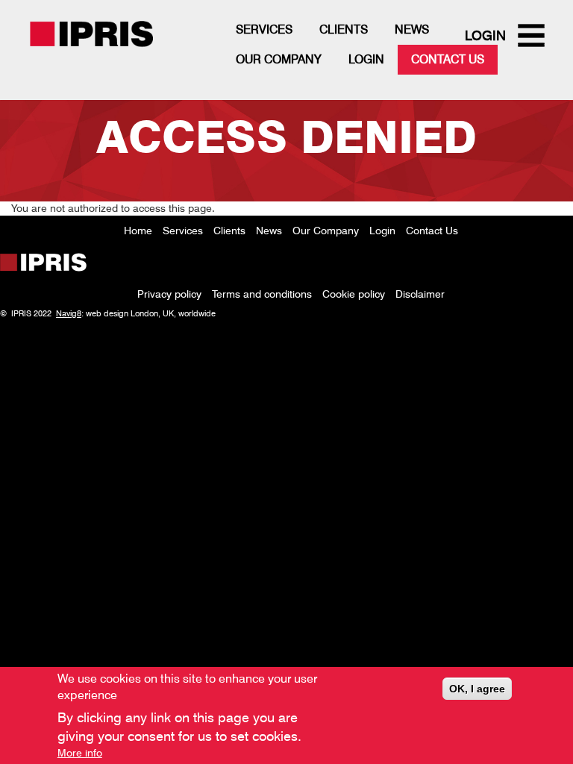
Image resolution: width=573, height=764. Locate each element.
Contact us (447, 59)
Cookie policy (353, 294)
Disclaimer (420, 294)
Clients (343, 29)
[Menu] (534, 37)
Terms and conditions (262, 294)
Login (366, 59)
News (412, 29)
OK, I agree (477, 689)
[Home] (117, 44)
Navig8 (68, 313)
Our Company (279, 59)
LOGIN (485, 35)
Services (264, 29)
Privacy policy (169, 294)
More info (79, 753)
